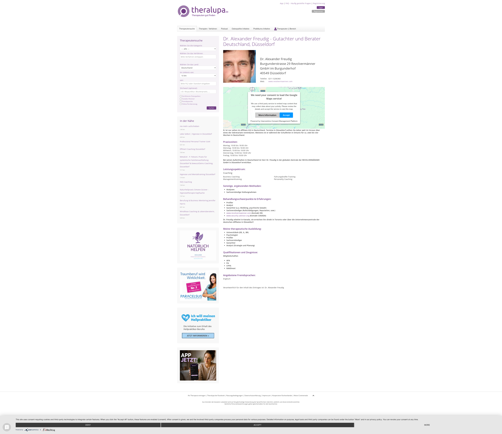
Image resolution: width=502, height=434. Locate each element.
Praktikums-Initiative (261, 28)
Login (321, 7)
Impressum (266, 395)
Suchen (211, 108)
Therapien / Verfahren (208, 28)
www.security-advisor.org (237, 215)
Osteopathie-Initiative (240, 28)
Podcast (224, 28)
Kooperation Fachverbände (282, 395)
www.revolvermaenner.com (280, 81)
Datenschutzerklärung (252, 395)
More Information (267, 115)
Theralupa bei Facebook (216, 395)
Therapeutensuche (187, 28)
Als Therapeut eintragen (197, 395)
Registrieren (318, 11)
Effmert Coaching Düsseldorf (192, 149)
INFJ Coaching (186, 182)
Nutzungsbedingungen (234, 395)
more (427, 425)
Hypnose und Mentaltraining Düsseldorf (197, 174)
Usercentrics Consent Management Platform (279, 121)
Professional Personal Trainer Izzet (195, 141)
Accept (286, 115)
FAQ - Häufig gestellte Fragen (298, 3)
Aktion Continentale (301, 395)
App (281, 3)
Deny (88, 425)
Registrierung (319, 3)
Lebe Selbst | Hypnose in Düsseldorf (196, 134)
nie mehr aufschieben (189, 126)
